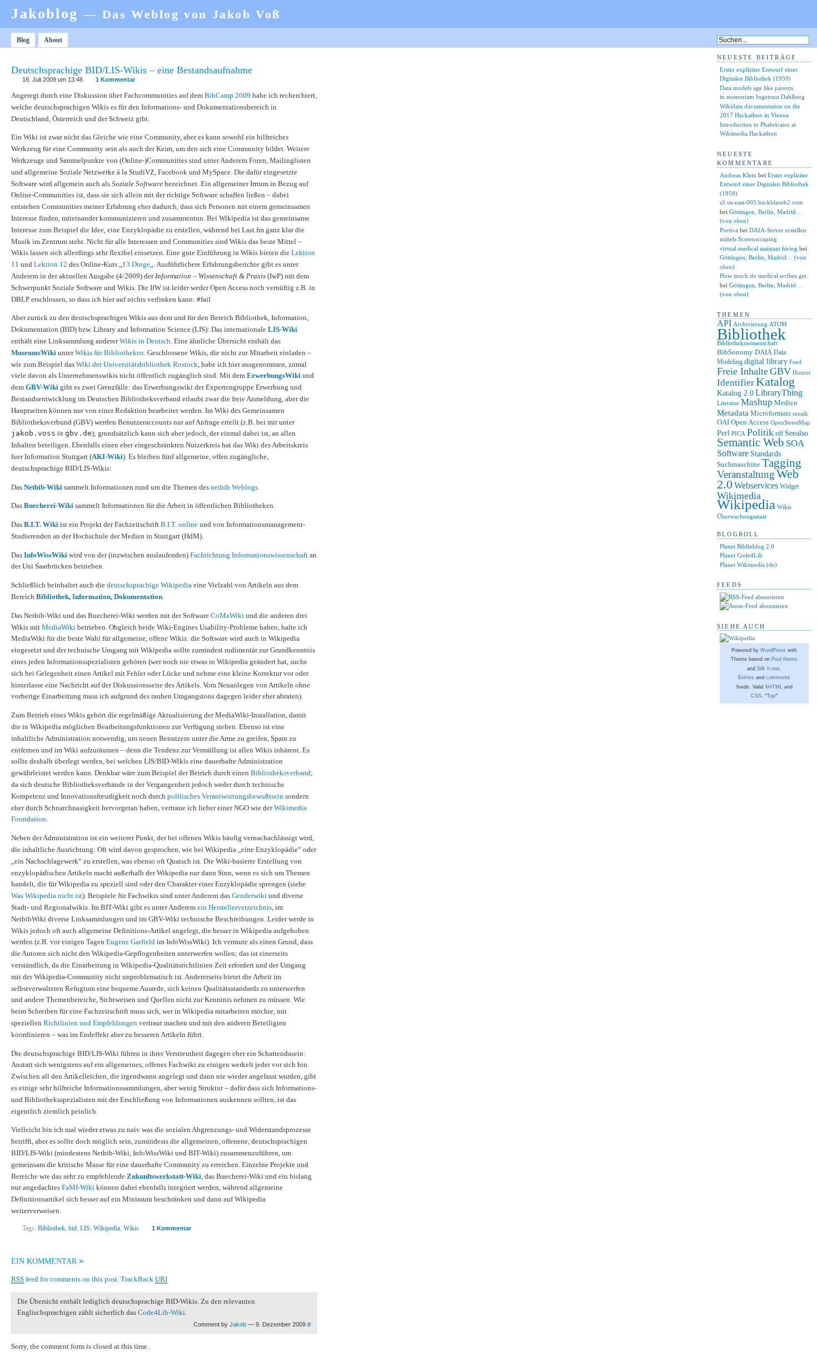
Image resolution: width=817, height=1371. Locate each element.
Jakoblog (146, 14)
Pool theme (784, 659)
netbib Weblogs (234, 487)
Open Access (750, 422)
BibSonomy (735, 352)
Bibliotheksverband (281, 773)
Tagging (781, 463)
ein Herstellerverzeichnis (234, 907)
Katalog (775, 381)
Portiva (729, 230)
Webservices (756, 485)
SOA (795, 443)
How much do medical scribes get (763, 275)
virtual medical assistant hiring (759, 248)
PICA (738, 433)
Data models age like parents (756, 87)
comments (778, 677)
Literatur (728, 403)
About (53, 40)
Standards (765, 453)
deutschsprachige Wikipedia (149, 585)
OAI (723, 422)
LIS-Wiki (282, 329)
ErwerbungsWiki (274, 375)
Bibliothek (51, 1228)
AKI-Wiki (107, 456)
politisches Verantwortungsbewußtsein (225, 796)
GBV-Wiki (42, 387)
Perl (723, 433)
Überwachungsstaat (741, 516)
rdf (779, 433)
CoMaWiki (227, 615)
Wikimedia (739, 495)
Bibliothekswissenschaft (747, 343)
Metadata (733, 412)
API (724, 323)
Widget (789, 486)
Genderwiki (249, 895)
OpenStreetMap (790, 423)
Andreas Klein (738, 175)
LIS (85, 1228)
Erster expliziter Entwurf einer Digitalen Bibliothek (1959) (764, 184)
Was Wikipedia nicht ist (46, 895)
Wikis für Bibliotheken (109, 352)
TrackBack (144, 1279)
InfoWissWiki (45, 555)
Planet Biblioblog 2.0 (747, 546)
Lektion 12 (50, 264)
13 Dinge (136, 264)
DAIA (763, 352)
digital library (766, 361)
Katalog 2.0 (735, 393)
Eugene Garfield (130, 942)
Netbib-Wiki (43, 487)
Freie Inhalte (742, 371)
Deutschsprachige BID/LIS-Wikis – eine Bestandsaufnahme (131, 70)
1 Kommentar (115, 79)
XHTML (774, 687)
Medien (786, 402)
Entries (746, 677)
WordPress (773, 650)
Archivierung (750, 324)
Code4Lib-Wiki (161, 1312)
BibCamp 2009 (228, 95)
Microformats (770, 413)
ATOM (778, 324)
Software (733, 453)
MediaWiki (59, 627)
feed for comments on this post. (65, 1279)
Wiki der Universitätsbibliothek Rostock (137, 364)
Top (771, 696)
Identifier (735, 382)
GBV (780, 371)
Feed (795, 361)
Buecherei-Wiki (48, 505)
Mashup (757, 402)
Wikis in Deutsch (145, 341)
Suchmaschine (738, 464)
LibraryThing (779, 392)
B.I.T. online (179, 524)
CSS (756, 696)
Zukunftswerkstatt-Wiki (164, 1176)
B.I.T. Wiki (41, 524)
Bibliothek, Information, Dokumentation (99, 596)
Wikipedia (106, 1228)
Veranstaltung (746, 474)
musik (800, 413)
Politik (760, 432)
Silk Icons (768, 668)
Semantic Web (750, 442)
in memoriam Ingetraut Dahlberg (762, 96)
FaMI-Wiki (78, 1187)
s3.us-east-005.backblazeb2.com (761, 202)
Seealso (796, 432)
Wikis (131, 1228)
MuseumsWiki (33, 352)
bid (72, 1228)
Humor (802, 373)
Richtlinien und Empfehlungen (90, 1023)
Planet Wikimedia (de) (748, 564)
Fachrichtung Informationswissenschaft (249, 555)
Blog (23, 40)
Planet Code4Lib (741, 555)
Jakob (238, 1324)
